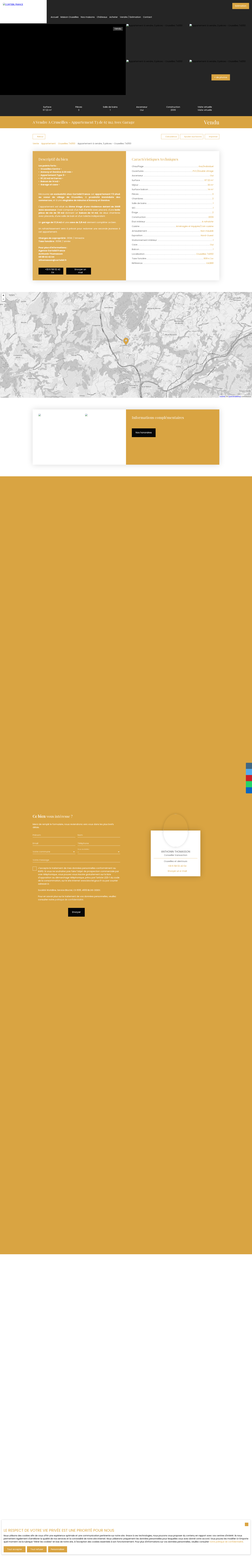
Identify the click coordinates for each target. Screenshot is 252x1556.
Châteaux (102, 17)
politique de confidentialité (69, 899)
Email (35, 843)
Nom (80, 835)
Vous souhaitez (83, 849)
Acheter (113, 17)
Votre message (41, 860)
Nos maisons (88, 17)
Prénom (37, 835)
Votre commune (41, 851)
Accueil (54, 17)
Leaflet (222, 396)
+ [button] (3, 295)
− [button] (3, 299)
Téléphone (83, 843)
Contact (147, 17)
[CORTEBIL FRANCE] (23, 11)
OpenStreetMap (234, 396)
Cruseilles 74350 (66, 143)
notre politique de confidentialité (226, 1541)
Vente (36, 143)
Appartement (48, 143)
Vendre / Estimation (130, 17)
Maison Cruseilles (70, 17)
